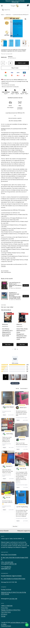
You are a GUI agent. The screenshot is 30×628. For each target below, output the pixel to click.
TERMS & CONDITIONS (6, 605)
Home (2, 14)
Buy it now (15, 68)
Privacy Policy (4, 608)
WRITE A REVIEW (15, 383)
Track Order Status (6, 612)
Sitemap (3, 616)
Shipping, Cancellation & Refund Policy (10, 610)
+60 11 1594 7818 (13, 598)
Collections (8, 14)
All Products (4, 614)
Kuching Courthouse (6, 589)
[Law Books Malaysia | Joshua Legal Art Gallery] (14, 5)
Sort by (17, 388)
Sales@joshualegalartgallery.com (6, 567)
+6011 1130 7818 (12, 564)
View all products (6, 310)
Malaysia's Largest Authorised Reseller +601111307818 (15, 1)
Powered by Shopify (6, 626)
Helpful (4, 415)
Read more (18, 482)
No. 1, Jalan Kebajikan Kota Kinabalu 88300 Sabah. (13, 578)
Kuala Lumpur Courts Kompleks (8, 554)
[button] (27, 5)
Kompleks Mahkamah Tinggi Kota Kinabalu (11, 576)
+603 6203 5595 (9, 562)
